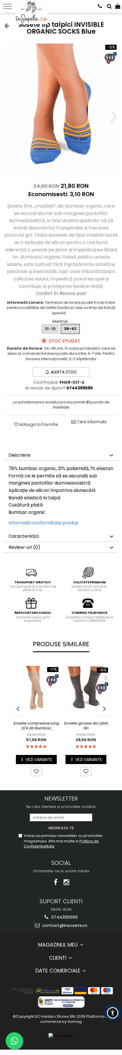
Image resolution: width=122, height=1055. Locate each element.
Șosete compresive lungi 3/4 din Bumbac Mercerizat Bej (36, 726)
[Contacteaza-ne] (100, 6)
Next (113, 116)
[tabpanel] (61, 111)
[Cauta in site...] (109, 6)
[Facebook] (56, 882)
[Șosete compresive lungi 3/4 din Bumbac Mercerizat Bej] (36, 689)
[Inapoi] (4, 26)
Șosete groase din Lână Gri (86, 726)
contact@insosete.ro (64, 925)
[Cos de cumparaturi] (117, 6)
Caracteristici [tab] (24, 536)
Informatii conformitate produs (43, 523)
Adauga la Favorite (38, 424)
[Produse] (7, 6)
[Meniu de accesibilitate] (113, 1013)
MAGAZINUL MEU (58, 944)
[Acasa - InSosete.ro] (33, 5)
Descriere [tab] (19, 455)
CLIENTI (58, 957)
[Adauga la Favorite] (36, 771)
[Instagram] (66, 882)
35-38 (50, 328)
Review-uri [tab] (24, 547)
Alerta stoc (64, 372)
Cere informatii (90, 422)
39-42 (70, 328)
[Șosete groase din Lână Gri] (85, 689)
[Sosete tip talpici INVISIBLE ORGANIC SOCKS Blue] (61, 111)
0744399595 (64, 917)
